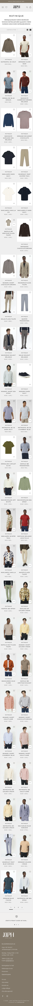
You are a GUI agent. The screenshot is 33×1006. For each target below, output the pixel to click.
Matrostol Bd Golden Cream (8, 790)
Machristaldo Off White (8, 501)
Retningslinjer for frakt (8, 965)
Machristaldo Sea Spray (24, 501)
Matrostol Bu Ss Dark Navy (8, 428)
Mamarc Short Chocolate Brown (8, 283)
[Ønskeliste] (6, 7)
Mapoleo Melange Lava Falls (24, 537)
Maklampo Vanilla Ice (8, 211)
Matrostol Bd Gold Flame (24, 790)
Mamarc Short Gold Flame (8, 718)
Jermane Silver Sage (24, 62)
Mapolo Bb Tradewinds (24, 464)
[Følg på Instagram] (7, 996)
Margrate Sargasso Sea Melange (8, 137)
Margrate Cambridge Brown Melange (24, 99)
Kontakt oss (5, 985)
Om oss (4, 979)
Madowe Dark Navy (24, 392)
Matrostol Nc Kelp (8, 62)
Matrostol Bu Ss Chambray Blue (24, 428)
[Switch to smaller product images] (30, 30)
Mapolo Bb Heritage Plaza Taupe (8, 233)
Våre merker (5, 982)
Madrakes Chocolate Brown (24, 247)
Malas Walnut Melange (24, 356)
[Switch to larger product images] (27, 30)
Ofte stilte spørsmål (7, 991)
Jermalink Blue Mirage (8, 99)
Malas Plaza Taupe (8, 319)
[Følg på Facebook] (3, 996)
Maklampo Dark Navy (8, 175)
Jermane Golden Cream (24, 863)
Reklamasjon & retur (7, 968)
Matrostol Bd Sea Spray (24, 899)
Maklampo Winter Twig (8, 537)
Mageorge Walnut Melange (8, 356)
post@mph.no (10, 960)
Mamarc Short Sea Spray (8, 392)
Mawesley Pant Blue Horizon (8, 863)
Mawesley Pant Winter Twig (24, 175)
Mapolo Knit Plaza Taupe (8, 645)
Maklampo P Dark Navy (25, 211)
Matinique (8, 59)
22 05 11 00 (9, 958)
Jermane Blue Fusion (8, 899)
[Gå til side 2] (22, 907)
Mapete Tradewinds (24, 319)
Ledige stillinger (6, 988)
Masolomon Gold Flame (8, 682)
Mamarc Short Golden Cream (24, 645)
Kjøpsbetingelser (6, 974)
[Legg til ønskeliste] (14, 35)
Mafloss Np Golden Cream (24, 609)
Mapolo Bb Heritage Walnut (24, 682)
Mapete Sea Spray (8, 608)
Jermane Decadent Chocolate (24, 137)
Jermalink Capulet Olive (8, 464)
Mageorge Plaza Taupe (24, 283)
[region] (16, 918)
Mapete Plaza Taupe (24, 573)
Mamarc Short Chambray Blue (8, 754)
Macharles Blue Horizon (24, 826)
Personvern (5, 971)
